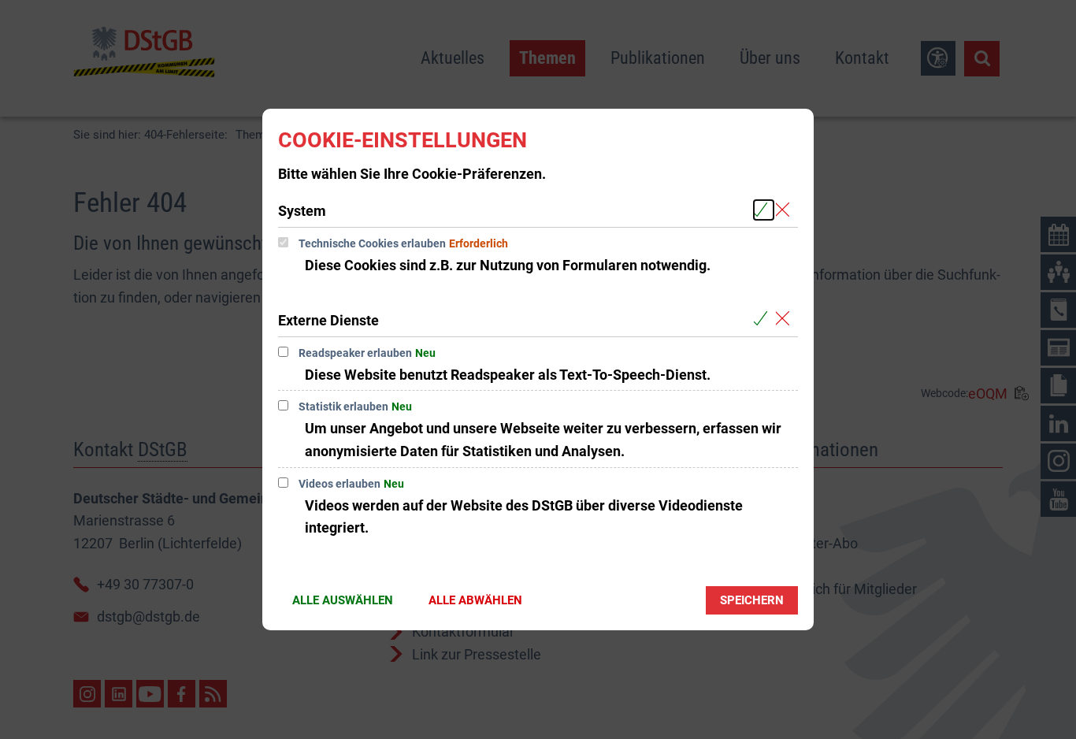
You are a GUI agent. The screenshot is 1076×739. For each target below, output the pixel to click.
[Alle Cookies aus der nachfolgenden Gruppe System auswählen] (764, 210)
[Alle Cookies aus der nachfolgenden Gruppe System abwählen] (786, 210)
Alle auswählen (342, 600)
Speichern (752, 600)
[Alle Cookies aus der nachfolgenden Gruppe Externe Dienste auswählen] (764, 319)
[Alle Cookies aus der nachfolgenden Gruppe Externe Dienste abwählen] (786, 319)
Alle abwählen (475, 600)
